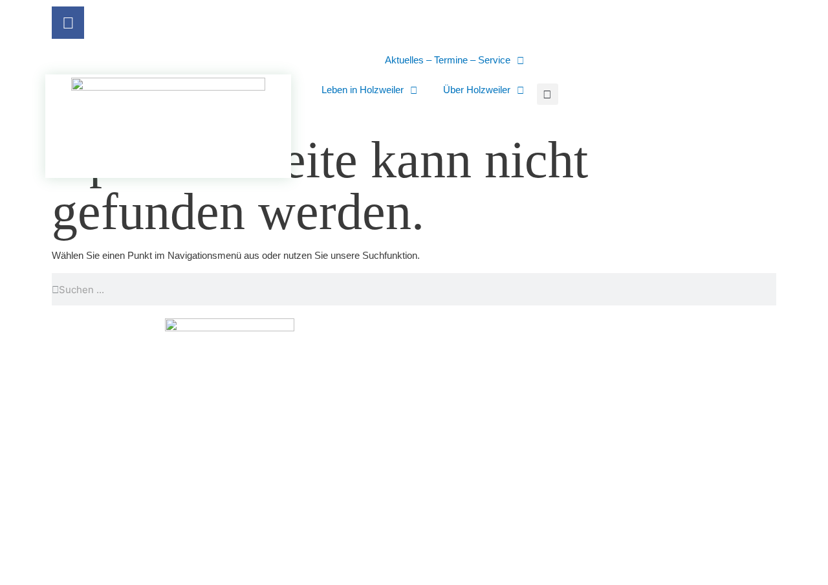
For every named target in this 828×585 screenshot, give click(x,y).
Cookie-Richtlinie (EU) (480, 563)
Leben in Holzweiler (362, 89)
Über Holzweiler (476, 89)
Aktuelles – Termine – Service (447, 59)
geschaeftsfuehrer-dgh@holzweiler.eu (677, 479)
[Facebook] (68, 22)
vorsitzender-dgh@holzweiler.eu (488, 479)
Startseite (453, 533)
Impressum (523, 533)
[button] (547, 94)
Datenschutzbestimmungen (632, 533)
